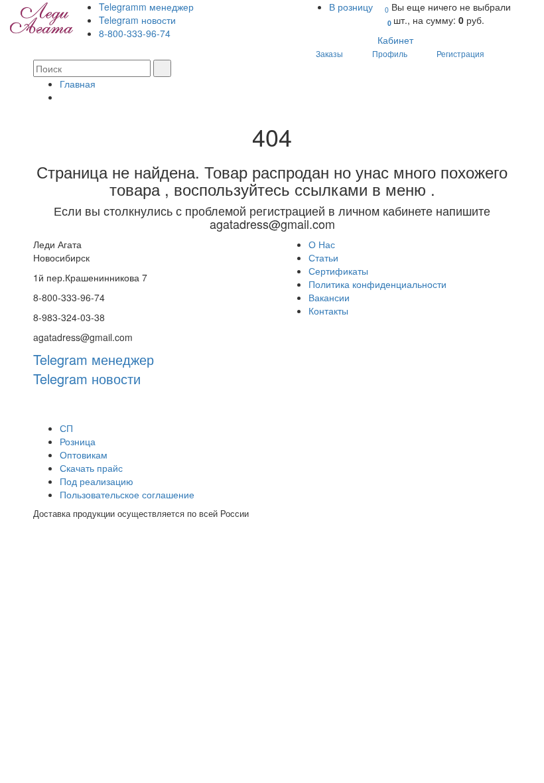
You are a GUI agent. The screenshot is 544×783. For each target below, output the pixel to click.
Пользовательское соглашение (127, 494)
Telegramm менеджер (146, 6)
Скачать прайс (91, 467)
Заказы (329, 53)
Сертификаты (338, 270)
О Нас (321, 244)
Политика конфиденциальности (377, 284)
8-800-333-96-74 (134, 33)
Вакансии (329, 297)
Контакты (328, 310)
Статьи (323, 257)
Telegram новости (137, 20)
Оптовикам (83, 454)
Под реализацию (96, 481)
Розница (78, 441)
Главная (78, 83)
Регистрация (460, 53)
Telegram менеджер (93, 359)
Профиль (389, 53)
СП (66, 428)
